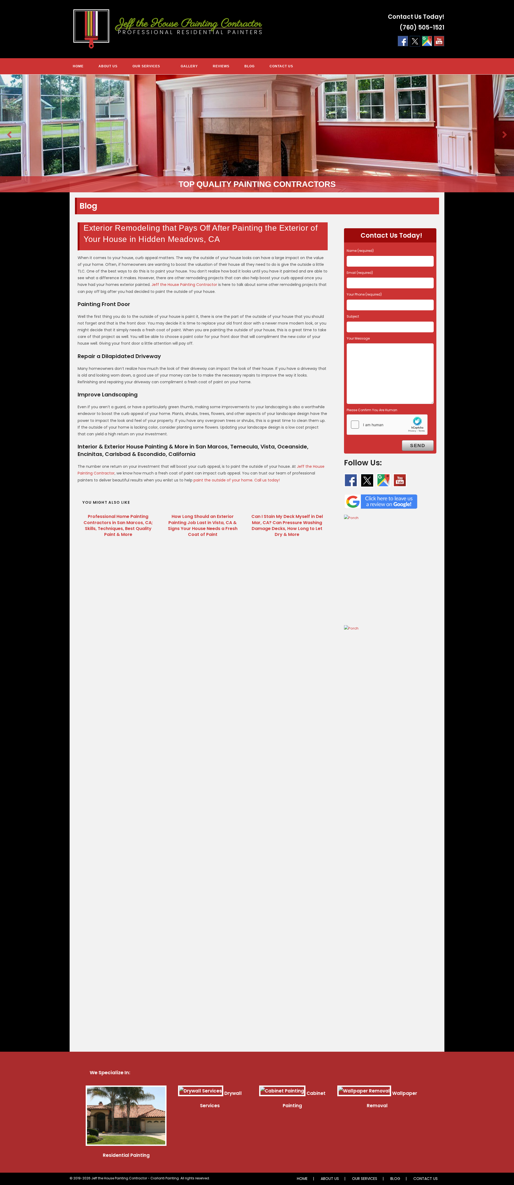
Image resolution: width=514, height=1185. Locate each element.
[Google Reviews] (381, 500)
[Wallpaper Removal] (364, 1093)
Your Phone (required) (364, 294)
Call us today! (267, 480)
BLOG (395, 1178)
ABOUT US (330, 1178)
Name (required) (360, 250)
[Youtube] (439, 41)
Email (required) (360, 272)
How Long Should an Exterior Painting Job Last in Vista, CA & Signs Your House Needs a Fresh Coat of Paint (202, 526)
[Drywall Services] (200, 1093)
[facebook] (351, 480)
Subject (353, 316)
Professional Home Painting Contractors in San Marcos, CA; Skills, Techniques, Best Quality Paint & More (118, 526)
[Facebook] (403, 41)
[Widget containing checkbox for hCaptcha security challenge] (387, 424)
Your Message (358, 338)
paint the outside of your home (223, 480)
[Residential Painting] (126, 1118)
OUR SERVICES (364, 1178)
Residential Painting (126, 1155)
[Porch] (390, 567)
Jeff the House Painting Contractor (184, 284)
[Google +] (427, 41)
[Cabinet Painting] (282, 1093)
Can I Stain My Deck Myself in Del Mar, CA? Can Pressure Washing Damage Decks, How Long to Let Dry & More (287, 526)
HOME (302, 1178)
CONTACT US (425, 1178)
